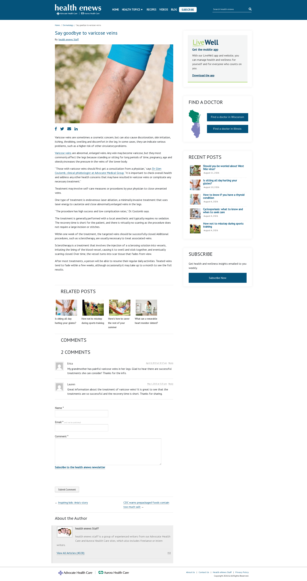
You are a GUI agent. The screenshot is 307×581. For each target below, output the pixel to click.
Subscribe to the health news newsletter (80, 467)
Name (59, 408)
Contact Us (204, 572)
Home (115, 9)
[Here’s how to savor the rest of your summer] (119, 308)
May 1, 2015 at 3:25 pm (157, 384)
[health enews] (78, 10)
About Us (190, 572)
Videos (163, 9)
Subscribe (188, 9)
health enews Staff (69, 39)
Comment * (61, 436)
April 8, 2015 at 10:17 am (156, 363)
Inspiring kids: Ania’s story (73, 502)
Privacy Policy (242, 572)
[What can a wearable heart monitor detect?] (146, 308)
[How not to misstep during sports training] (93, 308)
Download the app (203, 75)
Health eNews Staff (222, 572)
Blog (174, 9)
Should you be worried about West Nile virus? (223, 167)
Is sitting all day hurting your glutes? (220, 182)
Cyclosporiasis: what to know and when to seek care (223, 211)
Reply (170, 363)
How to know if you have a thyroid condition (223, 196)
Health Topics (131, 9)
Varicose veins (63, 153)
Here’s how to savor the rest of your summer (119, 323)
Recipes (151, 9)
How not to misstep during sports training (223, 225)
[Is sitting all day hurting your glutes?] (66, 308)
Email (68, 422)
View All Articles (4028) (70, 553)
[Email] (169, 552)
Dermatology (68, 25)
